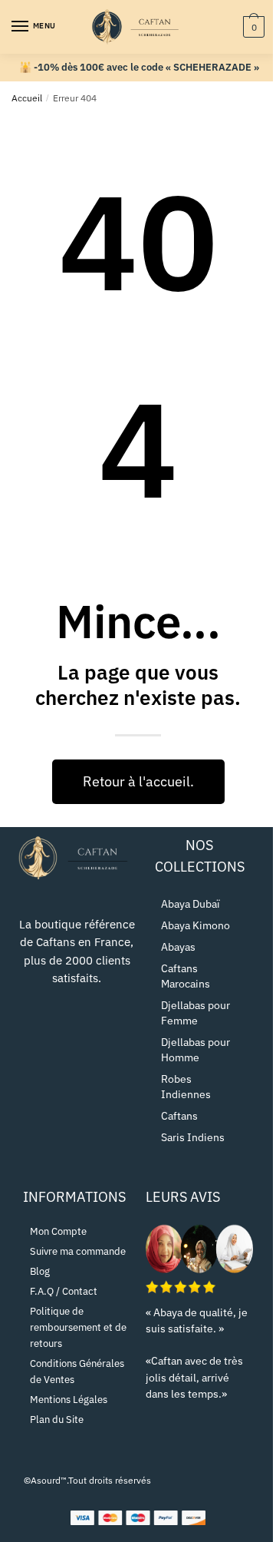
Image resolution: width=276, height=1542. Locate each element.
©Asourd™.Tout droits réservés (87, 1480)
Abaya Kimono (195, 925)
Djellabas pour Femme (195, 1012)
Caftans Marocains (185, 976)
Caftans (179, 1116)
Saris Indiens (193, 1137)
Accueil (27, 98)
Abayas (178, 947)
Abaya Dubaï (190, 904)
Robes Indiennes (186, 1086)
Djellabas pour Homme (195, 1049)
